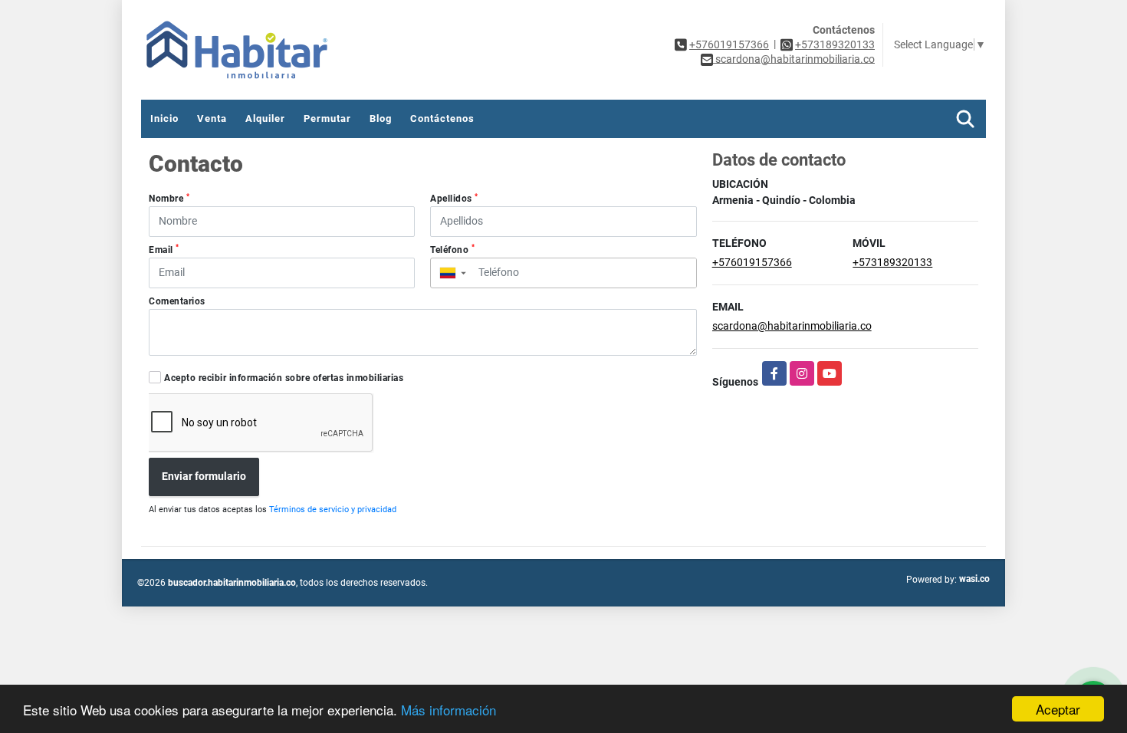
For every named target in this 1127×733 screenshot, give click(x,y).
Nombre (169, 198)
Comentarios (177, 301)
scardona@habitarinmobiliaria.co (792, 326)
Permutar (327, 118)
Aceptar (1058, 708)
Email (164, 249)
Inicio (164, 118)
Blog (381, 118)
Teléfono (452, 249)
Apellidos (454, 198)
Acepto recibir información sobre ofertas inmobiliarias (283, 378)
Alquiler (265, 118)
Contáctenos (442, 118)
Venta (212, 118)
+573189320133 (835, 44)
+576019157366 (729, 44)
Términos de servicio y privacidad (332, 509)
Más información (448, 709)
